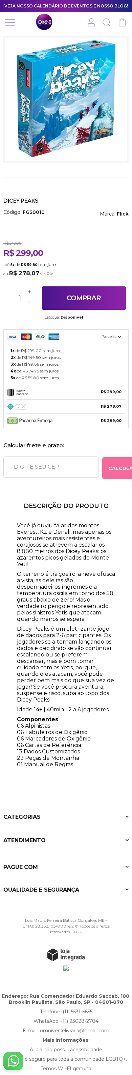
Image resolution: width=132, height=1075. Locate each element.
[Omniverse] (44, 22)
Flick (123, 214)
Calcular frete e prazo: (33, 445)
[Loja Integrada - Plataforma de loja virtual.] (66, 954)
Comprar (84, 298)
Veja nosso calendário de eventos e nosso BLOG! (66, 5)
